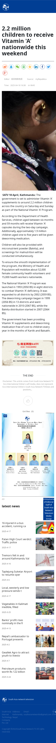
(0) (32, 411)
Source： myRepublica (37, 79)
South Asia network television (21, 699)
